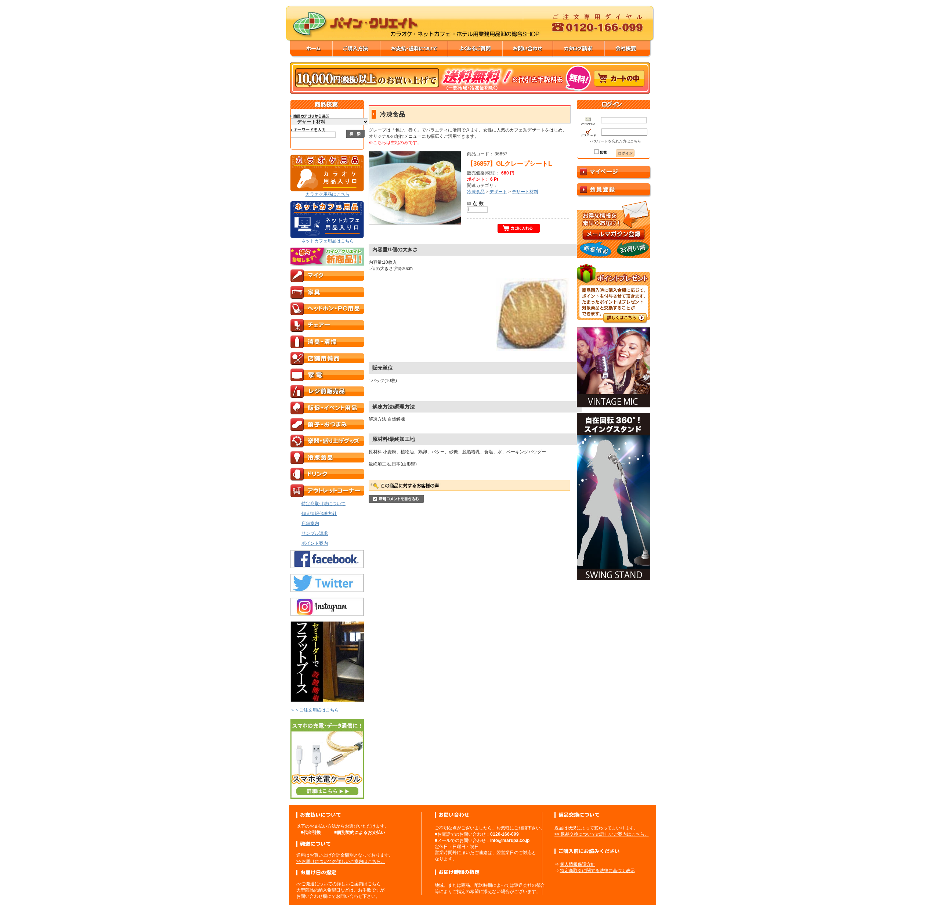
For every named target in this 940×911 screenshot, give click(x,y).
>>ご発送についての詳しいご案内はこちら (338, 883)
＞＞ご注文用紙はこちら (314, 710)
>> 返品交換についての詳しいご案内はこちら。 (601, 834)
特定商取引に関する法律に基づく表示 (597, 870)
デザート (498, 191)
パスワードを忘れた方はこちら (615, 141)
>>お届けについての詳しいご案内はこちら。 (340, 861)
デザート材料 (525, 191)
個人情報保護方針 (577, 864)
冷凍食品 (476, 191)
